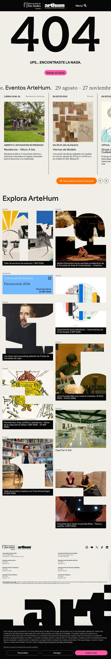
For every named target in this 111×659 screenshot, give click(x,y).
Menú (79, 5)
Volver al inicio (55, 72)
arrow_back (100, 180)
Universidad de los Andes (9, 582)
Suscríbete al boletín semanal (78, 181)
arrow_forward (106, 180)
